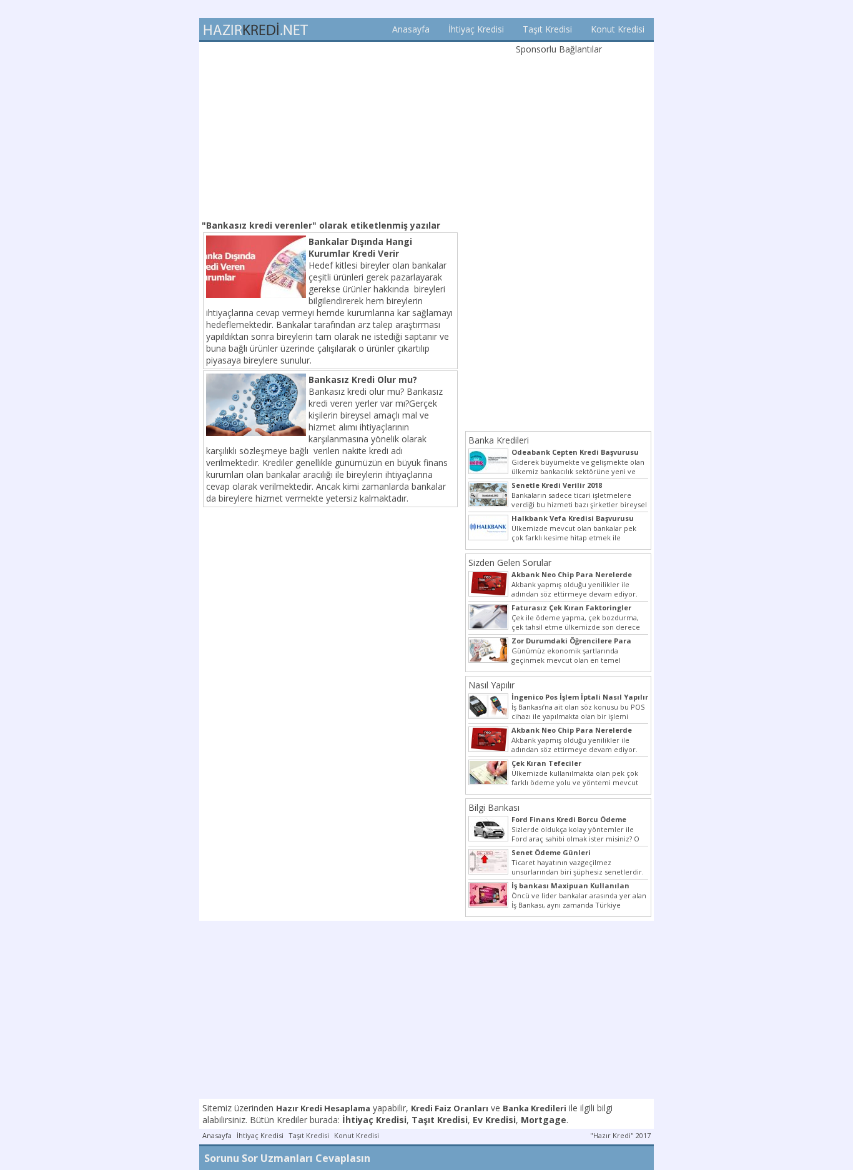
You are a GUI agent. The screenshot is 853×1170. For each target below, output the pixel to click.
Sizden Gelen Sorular (509, 562)
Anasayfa (411, 29)
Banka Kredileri (498, 440)
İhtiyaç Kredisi (476, 29)
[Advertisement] (330, 129)
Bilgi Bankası (494, 807)
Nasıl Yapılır (491, 685)
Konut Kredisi (617, 29)
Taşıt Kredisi (547, 29)
